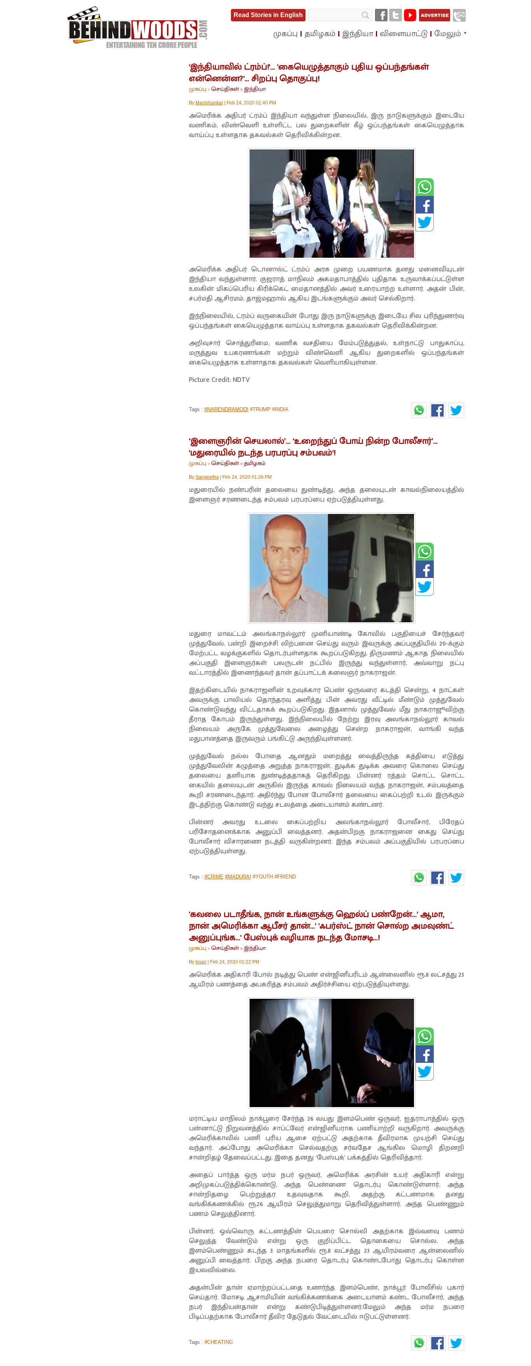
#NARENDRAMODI (226, 409)
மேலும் (447, 33)
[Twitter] (396, 15)
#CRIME (214, 877)
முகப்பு (197, 89)
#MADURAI (238, 877)
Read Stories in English (268, 15)
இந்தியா (255, 89)
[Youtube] (410, 15)
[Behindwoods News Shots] (138, 27)
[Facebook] (381, 15)
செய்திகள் (225, 89)
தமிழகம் (255, 463)
